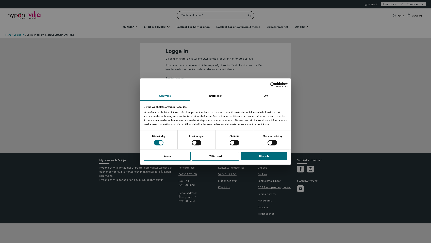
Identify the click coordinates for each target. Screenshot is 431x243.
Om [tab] (266, 95)
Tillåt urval (215, 156)
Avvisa (167, 156)
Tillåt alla (264, 156)
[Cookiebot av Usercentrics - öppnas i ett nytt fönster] (273, 84)
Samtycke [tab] (165, 95)
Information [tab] (215, 95)
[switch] (196, 142)
